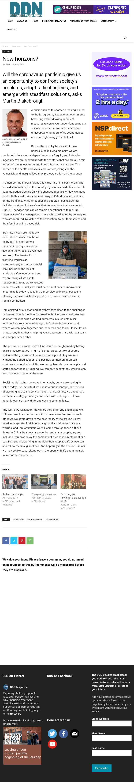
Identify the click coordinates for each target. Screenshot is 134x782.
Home (5, 46)
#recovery (15, 713)
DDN (8, 64)
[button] (125, 38)
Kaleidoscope (52, 519)
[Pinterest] (21, 540)
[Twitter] (13, 540)
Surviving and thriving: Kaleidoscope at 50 (73, 498)
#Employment (11, 703)
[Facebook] (5, 540)
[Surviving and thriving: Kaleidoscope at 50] (73, 481)
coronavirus (18, 519)
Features (16, 46)
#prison (19, 696)
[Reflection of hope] (15, 481)
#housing (14, 700)
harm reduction (34, 519)
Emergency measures (43, 494)
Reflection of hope (12, 494)
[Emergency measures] (44, 481)
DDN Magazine (19, 687)
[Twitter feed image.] (22, 746)
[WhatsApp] (30, 540)
